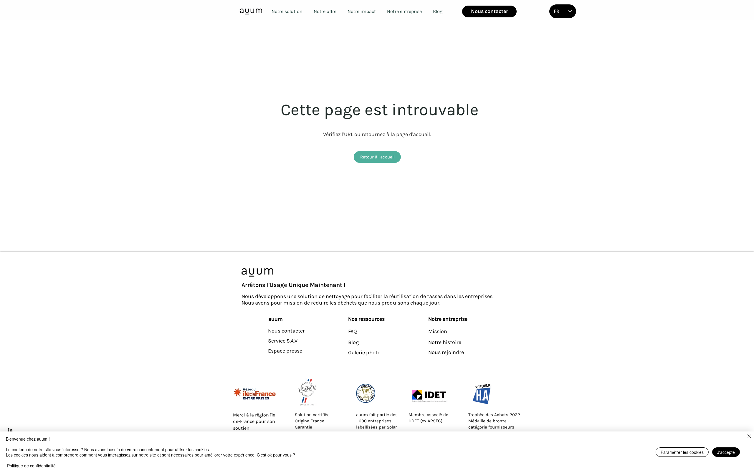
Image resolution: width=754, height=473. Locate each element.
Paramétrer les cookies (682, 452)
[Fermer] (749, 437)
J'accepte (726, 452)
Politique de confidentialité (31, 466)
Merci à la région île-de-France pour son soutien (255, 421)
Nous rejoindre (446, 352)
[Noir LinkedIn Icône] (10, 430)
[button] (287, 11)
